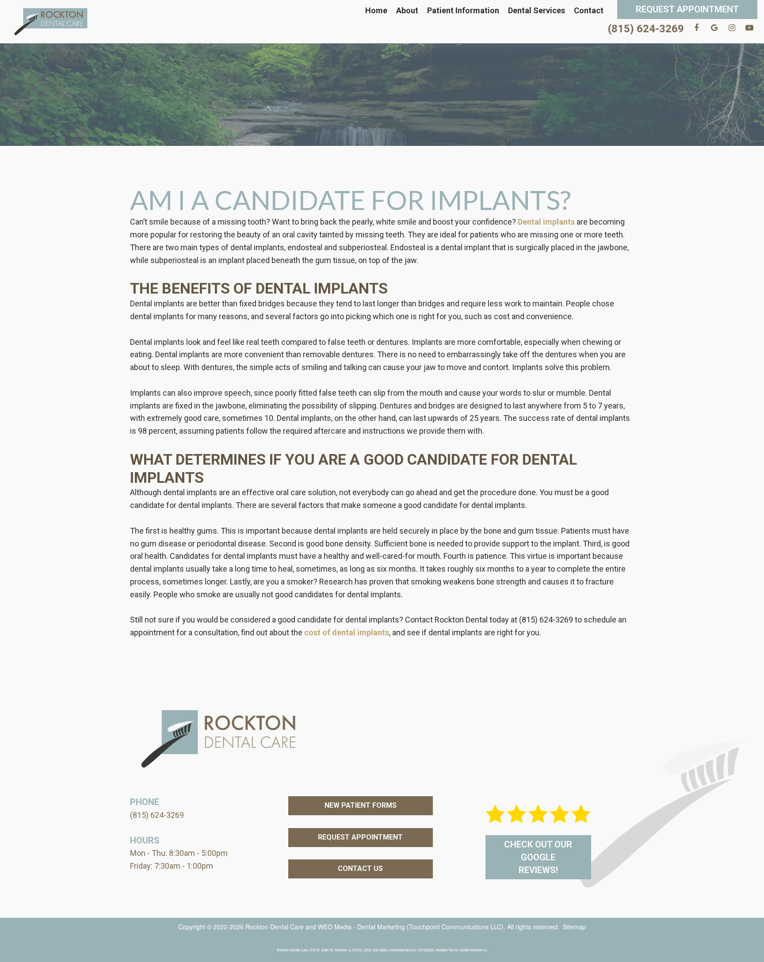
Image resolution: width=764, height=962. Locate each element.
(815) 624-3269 (646, 29)
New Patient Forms (361, 805)
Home (376, 10)
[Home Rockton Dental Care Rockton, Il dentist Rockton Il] (51, 22)
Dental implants (546, 221)
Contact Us (360, 868)
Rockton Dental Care (274, 926)
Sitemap (574, 926)
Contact (589, 10)
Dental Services (536, 10)
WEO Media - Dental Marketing (361, 926)
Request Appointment (687, 9)
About (407, 10)
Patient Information (463, 10)
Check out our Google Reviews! (538, 857)
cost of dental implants (346, 632)
